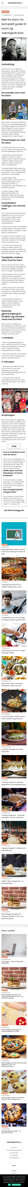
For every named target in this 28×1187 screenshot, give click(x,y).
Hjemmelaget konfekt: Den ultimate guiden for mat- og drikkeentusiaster (14, 1064)
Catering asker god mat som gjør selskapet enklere (13, 652)
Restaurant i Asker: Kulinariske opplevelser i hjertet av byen (12, 684)
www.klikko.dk (15, 1158)
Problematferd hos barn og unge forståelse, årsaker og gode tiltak (13, 619)
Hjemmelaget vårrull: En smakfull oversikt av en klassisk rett (13, 1098)
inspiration (4, 544)
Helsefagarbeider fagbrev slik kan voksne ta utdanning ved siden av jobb (13, 551)
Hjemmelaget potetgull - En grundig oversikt (11, 1131)
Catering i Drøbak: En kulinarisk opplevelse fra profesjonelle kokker (14, 783)
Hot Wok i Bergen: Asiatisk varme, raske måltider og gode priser (13, 717)
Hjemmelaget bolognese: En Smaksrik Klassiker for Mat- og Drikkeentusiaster (12, 916)
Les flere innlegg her (14, 510)
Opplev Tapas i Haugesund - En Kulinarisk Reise (13, 882)
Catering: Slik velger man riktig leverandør (12, 750)
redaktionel (5, 11)
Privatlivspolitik (16, 1184)
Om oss (14, 1173)
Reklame (14, 1170)
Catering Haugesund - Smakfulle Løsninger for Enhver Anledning (13, 816)
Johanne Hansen (19, 15)
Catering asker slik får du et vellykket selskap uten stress (12, 586)
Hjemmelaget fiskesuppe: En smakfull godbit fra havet (11, 1030)
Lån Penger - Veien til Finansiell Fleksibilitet (12, 962)
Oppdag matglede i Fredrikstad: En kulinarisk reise (14, 849)
